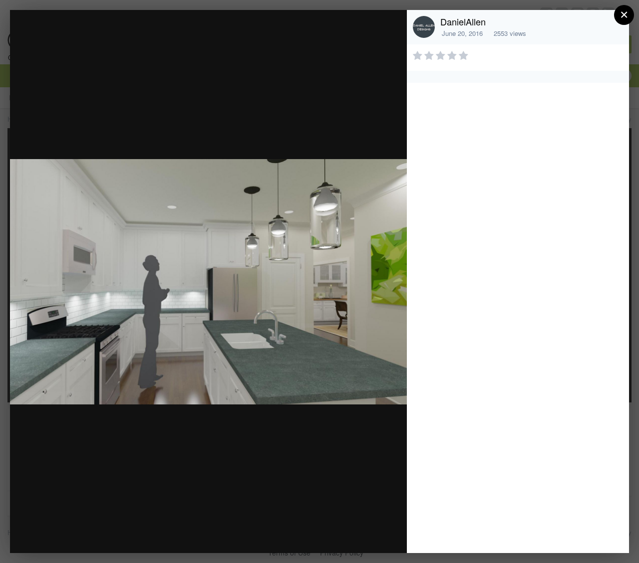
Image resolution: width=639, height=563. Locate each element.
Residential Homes (103, 36)
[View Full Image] (389, 28)
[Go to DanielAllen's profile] (424, 27)
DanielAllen (463, 21)
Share (373, 535)
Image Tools (306, 535)
